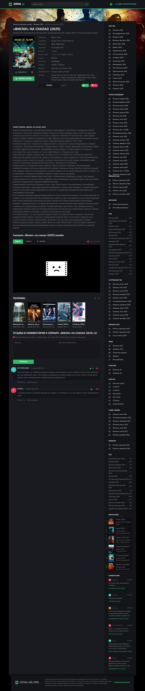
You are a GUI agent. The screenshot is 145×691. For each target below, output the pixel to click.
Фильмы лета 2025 (120, 287)
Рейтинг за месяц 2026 (121, 194)
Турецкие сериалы (120, 353)
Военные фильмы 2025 (117, 229)
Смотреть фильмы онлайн (22, 24)
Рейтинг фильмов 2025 (121, 329)
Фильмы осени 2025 (120, 291)
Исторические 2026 (120, 54)
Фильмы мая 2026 (119, 116)
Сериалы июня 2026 (120, 164)
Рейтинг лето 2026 (120, 191)
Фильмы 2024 (118, 346)
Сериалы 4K (117, 373)
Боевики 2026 (118, 37)
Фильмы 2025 (38, 24)
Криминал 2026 (118, 61)
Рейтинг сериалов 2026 (121, 184)
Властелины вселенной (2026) (120, 651)
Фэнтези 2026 (118, 85)
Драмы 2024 (113, 476)
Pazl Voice (116, 397)
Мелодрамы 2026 (119, 64)
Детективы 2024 (115, 468)
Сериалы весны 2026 (120, 147)
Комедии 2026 (118, 58)
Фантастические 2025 (117, 262)
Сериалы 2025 (114, 274)
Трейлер (49, 85)
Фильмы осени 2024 (120, 431)
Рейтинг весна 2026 (120, 187)
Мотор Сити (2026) (116, 634)
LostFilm (116, 390)
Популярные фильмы (120, 208)
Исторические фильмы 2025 (119, 238)
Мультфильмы (118, 360)
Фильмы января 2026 (121, 99)
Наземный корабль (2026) (119, 619)
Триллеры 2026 (118, 75)
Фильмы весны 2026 (120, 106)
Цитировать (34, 382)
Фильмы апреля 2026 (121, 112)
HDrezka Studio (118, 383)
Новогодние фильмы (120, 204)
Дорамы (116, 356)
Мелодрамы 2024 (115, 490)
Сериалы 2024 (118, 349)
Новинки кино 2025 (120, 298)
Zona (18, 4)
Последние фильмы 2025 (122, 301)
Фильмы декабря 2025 (121, 294)
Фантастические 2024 (117, 503)
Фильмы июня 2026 (120, 123)
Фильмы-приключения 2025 (119, 253)
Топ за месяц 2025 (120, 336)
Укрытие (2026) (114, 601)
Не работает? (95, 241)
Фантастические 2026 (121, 82)
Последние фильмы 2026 (122, 133)
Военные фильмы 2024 (117, 465)
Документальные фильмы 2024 (118, 472)
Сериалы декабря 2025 (121, 318)
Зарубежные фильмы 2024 (118, 509)
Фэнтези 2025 (114, 265)
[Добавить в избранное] (32, 72)
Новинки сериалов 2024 (122, 421)
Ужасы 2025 (113, 259)
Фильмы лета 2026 (120, 119)
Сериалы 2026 (118, 89)
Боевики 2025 (114, 226)
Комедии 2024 (114, 482)
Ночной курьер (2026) (117, 588)
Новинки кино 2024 (120, 414)
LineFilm (116, 387)
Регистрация (131, 4)
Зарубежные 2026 (119, 51)
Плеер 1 (18, 241)
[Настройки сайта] (111, 4)
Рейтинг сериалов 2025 (121, 332)
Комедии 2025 (114, 241)
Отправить (23, 362)
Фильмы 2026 (118, 30)
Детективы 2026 (119, 44)
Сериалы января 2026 (121, 140)
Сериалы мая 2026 (120, 157)
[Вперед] (98, 298)
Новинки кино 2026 (120, 136)
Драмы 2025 (113, 235)
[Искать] (86, 4)
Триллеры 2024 (114, 497)
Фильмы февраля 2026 (121, 102)
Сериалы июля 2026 (120, 167)
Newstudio (117, 394)
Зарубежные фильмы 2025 (118, 268)
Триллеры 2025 (114, 256)
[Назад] (95, 298)
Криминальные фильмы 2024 (117, 486)
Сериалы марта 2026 (120, 150)
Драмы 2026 (117, 47)
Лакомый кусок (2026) (117, 669)
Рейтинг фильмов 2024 (121, 445)
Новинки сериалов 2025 (122, 305)
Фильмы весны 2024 (120, 425)
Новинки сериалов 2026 (122, 174)
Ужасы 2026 (117, 78)
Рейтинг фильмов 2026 (121, 180)
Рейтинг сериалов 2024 (121, 448)
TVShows (116, 401)
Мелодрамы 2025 (115, 250)
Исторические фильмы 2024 (119, 479)
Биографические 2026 (121, 33)
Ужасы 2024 (113, 500)
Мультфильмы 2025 (116, 271)
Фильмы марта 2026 (120, 109)
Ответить (20, 382)
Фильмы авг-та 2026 (120, 130)
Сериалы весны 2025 (120, 308)
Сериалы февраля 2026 (121, 143)
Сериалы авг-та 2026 (121, 171)
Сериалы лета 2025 (120, 312)
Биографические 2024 (117, 459)
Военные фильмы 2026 (121, 40)
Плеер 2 (29, 241)
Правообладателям (122, 682)
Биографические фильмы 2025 (118, 222)
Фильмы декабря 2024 (121, 435)
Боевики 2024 (114, 462)
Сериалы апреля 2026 (121, 154)
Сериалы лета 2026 (120, 161)
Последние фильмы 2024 (122, 418)
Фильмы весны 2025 (120, 284)
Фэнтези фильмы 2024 (117, 506)
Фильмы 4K (117, 370)
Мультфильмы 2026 (120, 68)
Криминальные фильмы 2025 (117, 246)
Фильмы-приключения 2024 (119, 494)
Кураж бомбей (118, 404)
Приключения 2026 (120, 71)
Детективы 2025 (115, 232)
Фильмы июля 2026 (120, 126)
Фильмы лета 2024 (120, 428)
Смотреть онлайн (24, 78)
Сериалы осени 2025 (120, 315)
